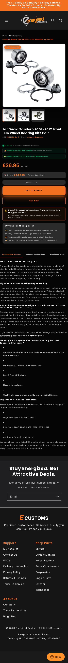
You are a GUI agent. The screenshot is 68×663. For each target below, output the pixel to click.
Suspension (43, 572)
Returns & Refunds (14, 578)
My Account (10, 548)
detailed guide (37, 336)
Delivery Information (15, 566)
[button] (6, 20)
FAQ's (7, 560)
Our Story (9, 604)
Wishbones (42, 589)
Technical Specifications (35, 254)
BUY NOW (34, 201)
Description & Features (11, 254)
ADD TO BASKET (34, 190)
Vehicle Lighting (46, 554)
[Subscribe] (57, 497)
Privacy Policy (11, 572)
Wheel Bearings (15, 36)
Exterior (40, 584)
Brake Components (47, 566)
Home (4, 36)
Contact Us (10, 554)
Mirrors (40, 548)
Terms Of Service (13, 584)
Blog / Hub (9, 616)
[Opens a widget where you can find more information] (56, 657)
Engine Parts (43, 578)
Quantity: (29, 182)
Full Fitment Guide (57, 254)
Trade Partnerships (14, 610)
